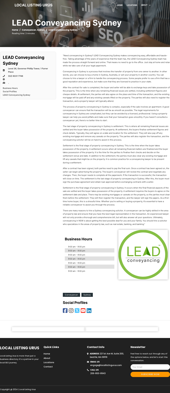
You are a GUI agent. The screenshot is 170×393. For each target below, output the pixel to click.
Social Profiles (10, 91)
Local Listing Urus (19, 348)
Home (120, 5)
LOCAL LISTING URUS (34, 5)
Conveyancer (29, 30)
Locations (132, 5)
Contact (48, 366)
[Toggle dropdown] (150, 5)
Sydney (41, 30)
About (47, 358)
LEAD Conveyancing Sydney (16, 95)
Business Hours (10, 88)
